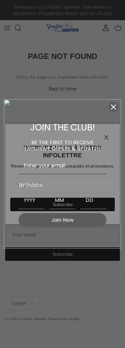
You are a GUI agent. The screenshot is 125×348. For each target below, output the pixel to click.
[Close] (113, 107)
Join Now (62, 220)
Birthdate (30, 185)
